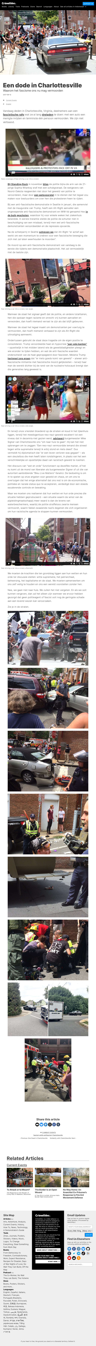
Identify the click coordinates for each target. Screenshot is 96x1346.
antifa (41, 1135)
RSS (12, 1219)
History (21, 1224)
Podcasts (25, 7)
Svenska (22, 1318)
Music (21, 1239)
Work (5, 1258)
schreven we (46, 232)
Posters (21, 1236)
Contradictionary (19, 1255)
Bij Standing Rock (18, 184)
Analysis (21, 1222)
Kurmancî (7, 1329)
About (56, 7)
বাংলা (15, 1318)
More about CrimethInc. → (48, 1250)
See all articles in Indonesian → (73, 7)
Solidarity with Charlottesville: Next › (63, 1138)
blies (45, 184)
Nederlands (22, 1312)
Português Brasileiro (12, 1298)
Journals (13, 1236)
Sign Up (89, 1235)
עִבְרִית (12, 1320)
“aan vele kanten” (77, 344)
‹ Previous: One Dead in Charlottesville (33, 1138)
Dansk (6, 1320)
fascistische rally (13, 114)
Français (15, 1295)
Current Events (11, 100)
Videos (15, 1239)
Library (11, 7)
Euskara (14, 1309)
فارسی (13, 1312)
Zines (5, 1236)
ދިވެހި (16, 1326)
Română (9, 1318)
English (8, 104)
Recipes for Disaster (12, 1261)
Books (4, 7)
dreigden (47, 114)
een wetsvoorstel (44, 195)
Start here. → (54, 1261)
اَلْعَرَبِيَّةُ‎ (20, 1315)
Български (21, 1303)
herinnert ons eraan (19, 358)
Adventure (12, 1222)
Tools (17, 7)
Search (39, 7)
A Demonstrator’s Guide (13, 1230)
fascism (36, 1135)
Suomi (6, 1303)
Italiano (22, 1292)
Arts (5, 1222)
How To (6, 1227)
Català (11, 1326)
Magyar (22, 1309)
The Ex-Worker (9, 1275)
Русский (7, 1301)
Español (14, 1292)
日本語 (13, 1303)
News (13, 1227)
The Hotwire (23, 1278)
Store (32, 7)
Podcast (7, 1272)
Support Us (88, 4)
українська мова (10, 1323)
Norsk (15, 1329)
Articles (7, 1219)
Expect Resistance (17, 1258)
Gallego (22, 1326)
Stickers (6, 1239)
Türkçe (6, 1312)
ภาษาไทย (20, 1320)
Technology (22, 1227)
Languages (47, 7)
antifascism (48, 1135)
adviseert (58, 438)
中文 (5, 1306)
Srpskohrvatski (9, 1315)
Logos (6, 1241)
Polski (14, 1301)
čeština (6, 1309)
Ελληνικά (22, 1301)
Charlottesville (57, 1135)
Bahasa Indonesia (16, 1306)
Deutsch (7, 1295)
